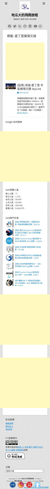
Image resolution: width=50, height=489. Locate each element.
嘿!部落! (9, 429)
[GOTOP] (37, 485)
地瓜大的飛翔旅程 (24, 15)
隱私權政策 (18, 481)
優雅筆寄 (9, 423)
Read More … (23, 113)
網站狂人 (9, 426)
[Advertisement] (25, 61)
